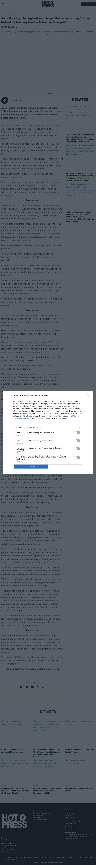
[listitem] (48, 427)
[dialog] (48, 432)
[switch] (77, 432)
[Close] (88, 395)
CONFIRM (31, 466)
